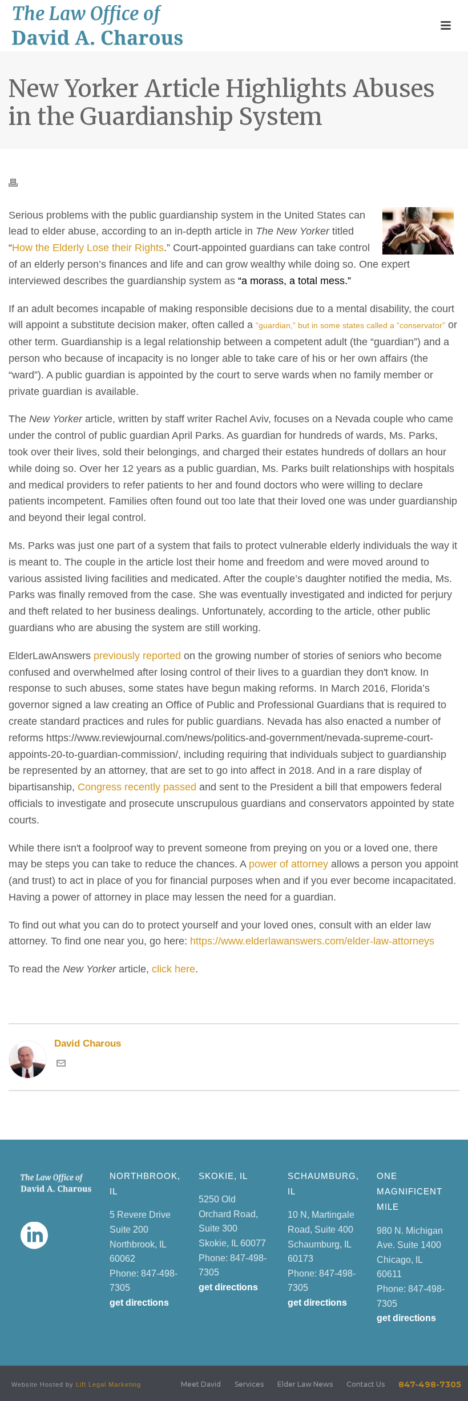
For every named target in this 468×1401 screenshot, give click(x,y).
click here (173, 969)
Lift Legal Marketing (108, 1384)
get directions (139, 1302)
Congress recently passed (137, 787)
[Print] (19, 181)
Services (249, 1384)
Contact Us (365, 1384)
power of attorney (288, 864)
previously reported (137, 655)
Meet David (201, 1384)
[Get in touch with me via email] (61, 1064)
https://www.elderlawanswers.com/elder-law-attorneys (312, 941)
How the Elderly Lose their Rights (88, 247)
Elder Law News (305, 1384)
